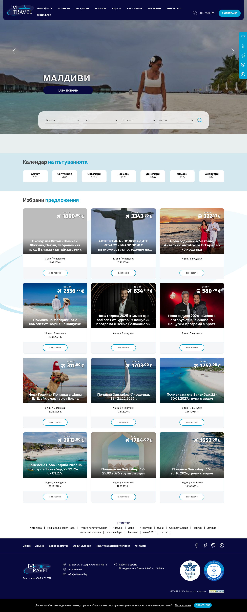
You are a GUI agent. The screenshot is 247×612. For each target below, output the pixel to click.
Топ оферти (44, 8)
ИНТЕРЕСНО (173, 8)
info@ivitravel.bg (77, 574)
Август (35, 175)
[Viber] (213, 545)
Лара (131, 527)
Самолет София (178, 527)
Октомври (94, 175)
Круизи (116, 8)
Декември (153, 175)
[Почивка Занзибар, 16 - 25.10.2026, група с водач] (192, 467)
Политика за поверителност (113, 545)
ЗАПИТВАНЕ (229, 13)
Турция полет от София (93, 527)
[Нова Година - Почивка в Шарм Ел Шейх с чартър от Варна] (55, 393)
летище (211, 527)
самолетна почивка (90, 532)
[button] (233, 51)
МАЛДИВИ (67, 77)
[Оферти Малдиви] (55, 318)
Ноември (123, 175)
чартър (198, 527)
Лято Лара (36, 527)
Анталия (117, 527)
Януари (182, 175)
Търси (199, 120)
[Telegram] (205, 545)
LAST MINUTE (134, 8)
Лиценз (39, 545)
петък (164, 532)
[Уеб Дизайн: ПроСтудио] (215, 591)
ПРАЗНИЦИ (154, 8)
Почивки (64, 8)
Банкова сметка (58, 545)
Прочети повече (183, 605)
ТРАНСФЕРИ (44, 15)
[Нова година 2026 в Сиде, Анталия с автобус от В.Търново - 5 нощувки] (192, 243)
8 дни (160, 527)
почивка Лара (114, 532)
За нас (27, 545)
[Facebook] (196, 545)
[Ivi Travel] (20, 10)
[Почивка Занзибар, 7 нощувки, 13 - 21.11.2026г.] (123, 393)
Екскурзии (82, 8)
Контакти (140, 545)
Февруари (212, 175)
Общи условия (82, 545)
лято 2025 (149, 532)
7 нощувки (146, 527)
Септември (64, 175)
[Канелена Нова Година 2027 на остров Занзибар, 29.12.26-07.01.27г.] (55, 467)
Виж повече (68, 90)
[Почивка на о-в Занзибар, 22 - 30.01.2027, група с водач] (192, 393)
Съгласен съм (203, 605)
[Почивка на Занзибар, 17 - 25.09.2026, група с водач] (123, 467)
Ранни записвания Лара (60, 527)
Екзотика (101, 8)
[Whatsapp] (222, 545)
